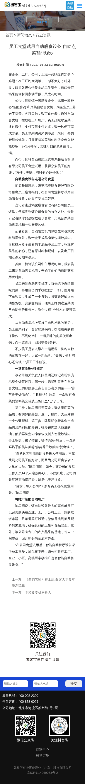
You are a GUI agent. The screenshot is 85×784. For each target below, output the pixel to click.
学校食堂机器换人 (38, 592)
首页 (9, 35)
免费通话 (70, 5)
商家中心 (42, 749)
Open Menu (79, 5)
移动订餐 (42, 755)
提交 (73, 683)
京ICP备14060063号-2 (42, 772)
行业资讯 (43, 35)
